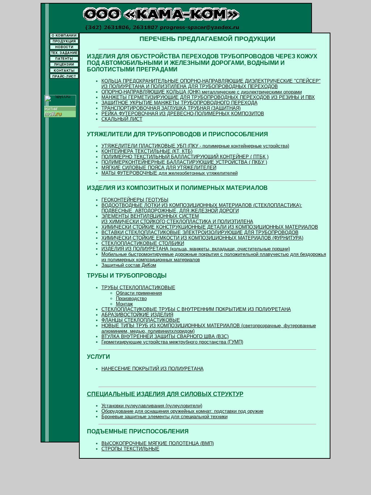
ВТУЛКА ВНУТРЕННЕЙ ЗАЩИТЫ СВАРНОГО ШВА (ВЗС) (165, 336)
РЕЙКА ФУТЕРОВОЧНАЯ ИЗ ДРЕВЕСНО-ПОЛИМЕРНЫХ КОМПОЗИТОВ (182, 113)
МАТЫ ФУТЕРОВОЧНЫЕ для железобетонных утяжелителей (169, 173)
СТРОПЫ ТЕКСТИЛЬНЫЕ (130, 449)
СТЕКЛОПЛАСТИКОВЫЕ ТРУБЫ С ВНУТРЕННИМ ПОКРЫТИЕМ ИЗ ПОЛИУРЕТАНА (196, 309)
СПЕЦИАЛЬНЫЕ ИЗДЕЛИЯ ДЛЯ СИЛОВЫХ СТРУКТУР (165, 394)
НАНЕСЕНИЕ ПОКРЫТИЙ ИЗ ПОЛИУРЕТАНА (152, 368)
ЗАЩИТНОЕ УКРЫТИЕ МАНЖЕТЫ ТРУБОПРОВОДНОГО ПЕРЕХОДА (179, 102)
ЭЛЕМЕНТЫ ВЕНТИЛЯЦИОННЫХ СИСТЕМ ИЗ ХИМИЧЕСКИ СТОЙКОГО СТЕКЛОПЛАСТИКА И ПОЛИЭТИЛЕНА (177, 218)
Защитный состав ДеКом (128, 265)
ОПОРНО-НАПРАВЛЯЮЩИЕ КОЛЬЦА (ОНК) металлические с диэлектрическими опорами (201, 92)
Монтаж (124, 304)
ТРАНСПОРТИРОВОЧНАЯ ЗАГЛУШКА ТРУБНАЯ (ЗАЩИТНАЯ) (171, 108)
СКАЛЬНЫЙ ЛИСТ (121, 119)
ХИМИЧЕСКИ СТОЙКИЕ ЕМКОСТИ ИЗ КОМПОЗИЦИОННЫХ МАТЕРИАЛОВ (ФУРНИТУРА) (202, 238)
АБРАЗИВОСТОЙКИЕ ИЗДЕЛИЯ (137, 314)
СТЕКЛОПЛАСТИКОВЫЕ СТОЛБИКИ (142, 243)
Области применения (139, 293)
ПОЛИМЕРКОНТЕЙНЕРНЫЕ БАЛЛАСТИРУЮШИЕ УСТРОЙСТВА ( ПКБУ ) (184, 162)
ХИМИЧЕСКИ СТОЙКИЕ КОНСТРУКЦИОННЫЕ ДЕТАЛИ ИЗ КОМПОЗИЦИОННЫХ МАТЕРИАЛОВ (209, 227)
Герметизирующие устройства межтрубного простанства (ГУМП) (172, 342)
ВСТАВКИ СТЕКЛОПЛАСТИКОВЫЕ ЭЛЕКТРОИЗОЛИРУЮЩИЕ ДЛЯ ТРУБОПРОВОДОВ (200, 232)
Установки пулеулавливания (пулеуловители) (151, 405)
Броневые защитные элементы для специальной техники (164, 416)
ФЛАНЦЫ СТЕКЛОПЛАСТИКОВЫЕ (140, 320)
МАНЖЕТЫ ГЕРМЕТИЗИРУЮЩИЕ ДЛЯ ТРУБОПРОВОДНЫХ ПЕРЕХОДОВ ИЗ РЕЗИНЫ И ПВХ (208, 97)
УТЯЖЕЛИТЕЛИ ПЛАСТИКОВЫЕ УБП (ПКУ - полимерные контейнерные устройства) (195, 146)
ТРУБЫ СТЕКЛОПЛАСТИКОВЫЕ (138, 287)
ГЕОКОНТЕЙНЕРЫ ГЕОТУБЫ (134, 200)
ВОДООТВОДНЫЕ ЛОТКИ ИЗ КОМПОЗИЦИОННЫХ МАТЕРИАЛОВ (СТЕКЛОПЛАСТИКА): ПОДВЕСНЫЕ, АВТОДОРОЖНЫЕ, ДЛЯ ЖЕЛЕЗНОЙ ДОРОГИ (201, 208)
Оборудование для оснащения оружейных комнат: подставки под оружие (182, 411)
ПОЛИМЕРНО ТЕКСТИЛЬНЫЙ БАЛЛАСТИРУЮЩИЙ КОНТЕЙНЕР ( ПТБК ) (184, 156)
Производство (131, 298)
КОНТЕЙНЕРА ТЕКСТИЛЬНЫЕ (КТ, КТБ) (146, 151)
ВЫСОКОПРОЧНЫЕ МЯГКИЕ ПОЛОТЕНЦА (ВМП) (157, 443)
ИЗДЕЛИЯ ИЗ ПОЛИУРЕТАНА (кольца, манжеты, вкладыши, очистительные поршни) (195, 248)
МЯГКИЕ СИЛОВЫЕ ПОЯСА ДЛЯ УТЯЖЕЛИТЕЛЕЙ (158, 167)
